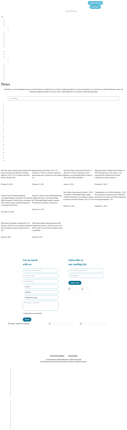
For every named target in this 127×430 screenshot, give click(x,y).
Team (7, 22)
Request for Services (13, 44)
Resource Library (12, 41)
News (7, 33)
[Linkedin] (88, 295)
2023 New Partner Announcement (77, 166)
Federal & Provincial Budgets (16, 123)
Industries (13, 30)
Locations (9, 38)
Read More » (6, 182)
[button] (63, 49)
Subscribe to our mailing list (33, 313)
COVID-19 (9, 115)
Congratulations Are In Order (106, 188)
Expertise (9, 25)
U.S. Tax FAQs (10, 112)
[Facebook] (82, 295)
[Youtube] (90, 295)
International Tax (12, 131)
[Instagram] (85, 295)
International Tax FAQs (14, 109)
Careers (8, 36)
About (7, 20)
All (6, 104)
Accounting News (12, 117)
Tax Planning (10, 120)
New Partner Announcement (75, 188)
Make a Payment (12, 47)
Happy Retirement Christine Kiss (108, 166)
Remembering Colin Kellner (43, 166)
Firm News (9, 125)
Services (12, 28)
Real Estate (9, 128)
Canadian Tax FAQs (12, 107)
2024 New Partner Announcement (14, 166)
